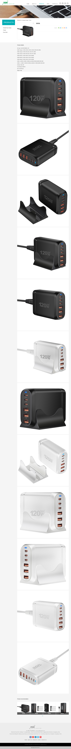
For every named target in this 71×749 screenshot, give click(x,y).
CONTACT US (55, 3)
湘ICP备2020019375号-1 (35, 747)
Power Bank (5, 32)
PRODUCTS (41, 3)
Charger (4, 30)
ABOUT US (34, 3)
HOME (28, 3)
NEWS (48, 3)
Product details (20, 45)
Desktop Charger (25, 20)
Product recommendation (22, 699)
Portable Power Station (7, 27)
